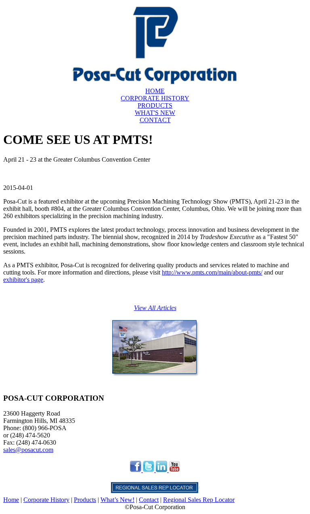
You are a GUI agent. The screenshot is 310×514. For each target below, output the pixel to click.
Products (85, 499)
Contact (149, 499)
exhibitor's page (23, 279)
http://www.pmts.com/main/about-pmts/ (212, 272)
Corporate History (46, 499)
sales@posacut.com (28, 449)
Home (11, 499)
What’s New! (117, 499)
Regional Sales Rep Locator (199, 499)
